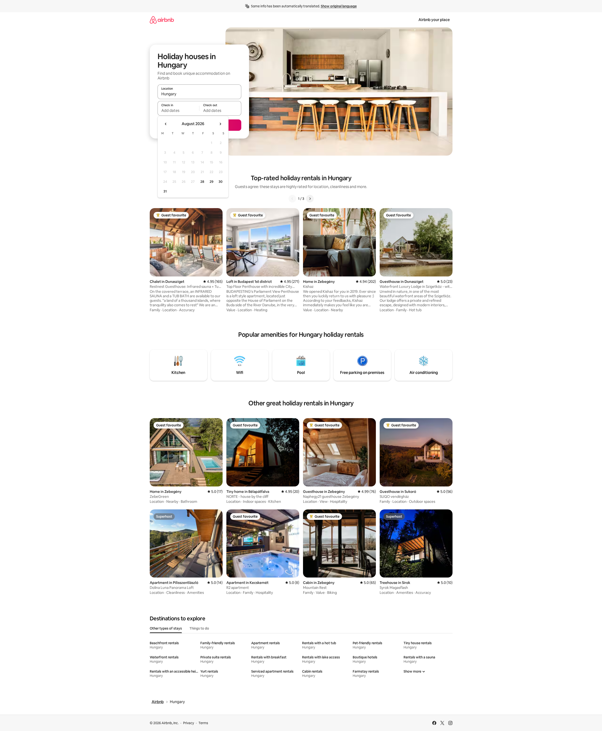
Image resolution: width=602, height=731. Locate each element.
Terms (203, 723)
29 (211, 181)
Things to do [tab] (199, 628)
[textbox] (178, 110)
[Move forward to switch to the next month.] (220, 124)
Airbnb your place (434, 19)
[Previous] (292, 198)
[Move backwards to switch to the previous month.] (165, 124)
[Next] (310, 198)
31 (165, 191)
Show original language (339, 6)
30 (221, 181)
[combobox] (199, 94)
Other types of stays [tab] (166, 628)
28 (202, 181)
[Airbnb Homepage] (162, 19)
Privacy (188, 723)
